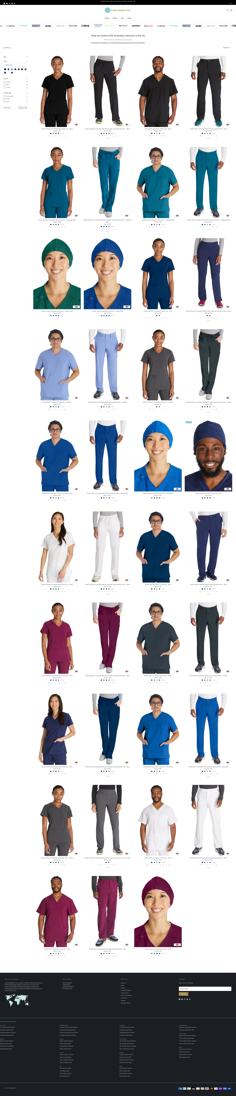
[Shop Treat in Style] (67, 25)
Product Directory (126, 1003)
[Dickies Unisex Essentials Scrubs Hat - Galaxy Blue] (107, 273)
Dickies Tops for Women (7, 1041)
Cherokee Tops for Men (6, 1030)
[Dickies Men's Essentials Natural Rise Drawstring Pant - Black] (208, 91)
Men (122, 18)
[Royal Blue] (5, 72)
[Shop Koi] (143, 25)
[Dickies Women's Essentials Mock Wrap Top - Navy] (57, 729)
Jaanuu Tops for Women (66, 1054)
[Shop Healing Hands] (105, 25)
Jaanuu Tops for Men (65, 1057)
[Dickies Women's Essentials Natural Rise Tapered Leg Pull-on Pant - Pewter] (107, 820)
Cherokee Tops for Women (7, 1027)
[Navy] (22, 69)
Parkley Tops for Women (126, 1054)
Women (115, 18)
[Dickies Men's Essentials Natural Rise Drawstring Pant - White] (208, 820)
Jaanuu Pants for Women (67, 1060)
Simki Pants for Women (125, 1073)
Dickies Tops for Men (6, 1043)
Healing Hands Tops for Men (68, 1030)
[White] (8, 72)
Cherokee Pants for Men (7, 1035)
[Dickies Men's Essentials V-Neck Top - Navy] (158, 547)
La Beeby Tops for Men (125, 1030)
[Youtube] (7, 3)
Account (230, 3)
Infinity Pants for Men (65, 1049)
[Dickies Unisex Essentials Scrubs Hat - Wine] (158, 911)
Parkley (121, 1052)
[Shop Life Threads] (18, 25)
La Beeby (122, 1025)
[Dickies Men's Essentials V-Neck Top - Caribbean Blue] (158, 182)
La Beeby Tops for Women (126, 1027)
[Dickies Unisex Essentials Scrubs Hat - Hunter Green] (57, 273)
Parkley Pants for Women (126, 1060)
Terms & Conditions (126, 995)
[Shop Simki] (43, 25)
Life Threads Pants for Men (126, 1049)
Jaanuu (62, 1052)
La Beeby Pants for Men (126, 1035)
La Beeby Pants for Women (127, 1032)
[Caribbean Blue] (8, 69)
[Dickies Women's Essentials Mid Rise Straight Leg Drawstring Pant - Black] (107, 91)
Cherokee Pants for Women (8, 1032)
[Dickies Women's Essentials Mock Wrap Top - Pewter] (57, 820)
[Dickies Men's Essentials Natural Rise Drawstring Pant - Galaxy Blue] (107, 455)
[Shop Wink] (80, 25)
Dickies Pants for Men (6, 1049)
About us (123, 983)
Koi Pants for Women (65, 1073)
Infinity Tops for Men (65, 1043)
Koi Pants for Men (64, 1076)
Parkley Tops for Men (125, 1057)
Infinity (61, 1039)
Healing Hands (64, 1025)
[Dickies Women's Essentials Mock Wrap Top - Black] (57, 91)
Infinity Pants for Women (66, 1046)
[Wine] (12, 72)
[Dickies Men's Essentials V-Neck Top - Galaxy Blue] (57, 455)
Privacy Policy (125, 993)
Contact (123, 988)
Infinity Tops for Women (66, 1041)
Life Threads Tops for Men (126, 1043)
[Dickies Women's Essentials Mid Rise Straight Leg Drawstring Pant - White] (107, 547)
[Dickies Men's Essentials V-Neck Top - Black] (158, 91)
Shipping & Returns (126, 990)
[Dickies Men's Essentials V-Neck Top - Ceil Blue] (57, 364)
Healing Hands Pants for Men (68, 1035)
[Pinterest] (12, 3)
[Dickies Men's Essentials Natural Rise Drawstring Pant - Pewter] (208, 638)
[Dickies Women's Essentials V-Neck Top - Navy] (158, 273)
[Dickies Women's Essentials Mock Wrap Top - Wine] (57, 638)
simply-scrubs (183, 1025)
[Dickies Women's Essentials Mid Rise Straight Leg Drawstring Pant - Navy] (107, 729)
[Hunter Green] (18, 69)
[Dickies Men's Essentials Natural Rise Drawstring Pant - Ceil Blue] (107, 364)
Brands (107, 18)
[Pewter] (25, 69)
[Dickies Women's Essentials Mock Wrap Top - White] (57, 547)
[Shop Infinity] (117, 25)
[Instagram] (9, 3)
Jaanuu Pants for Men (66, 1062)
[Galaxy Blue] (15, 69)
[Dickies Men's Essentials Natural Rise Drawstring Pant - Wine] (107, 911)
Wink (180, 1047)
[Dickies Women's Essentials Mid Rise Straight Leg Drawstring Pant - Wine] (107, 638)
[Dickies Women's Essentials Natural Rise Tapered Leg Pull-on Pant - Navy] (208, 273)
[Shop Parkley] (30, 25)
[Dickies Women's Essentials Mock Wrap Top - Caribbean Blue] (57, 182)
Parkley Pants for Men (125, 1062)
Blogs (122, 985)
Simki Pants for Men (124, 1076)
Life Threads (122, 1039)
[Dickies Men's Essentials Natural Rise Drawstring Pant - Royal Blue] (208, 729)
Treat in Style (182, 1033)
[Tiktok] (14, 3)
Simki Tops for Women (125, 1068)
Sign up (183, 994)
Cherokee (3, 1025)
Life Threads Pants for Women (127, 1046)
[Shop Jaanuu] (130, 25)
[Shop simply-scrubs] (54, 25)
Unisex (129, 18)
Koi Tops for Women (65, 1068)
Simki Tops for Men (124, 1071)
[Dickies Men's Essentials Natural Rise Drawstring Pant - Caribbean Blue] (208, 182)
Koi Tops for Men (64, 1071)
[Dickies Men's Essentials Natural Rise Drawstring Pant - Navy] (208, 547)
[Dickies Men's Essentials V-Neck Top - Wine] (57, 911)
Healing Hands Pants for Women (69, 1032)
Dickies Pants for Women (7, 1046)
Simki (120, 1066)
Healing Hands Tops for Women (69, 1027)
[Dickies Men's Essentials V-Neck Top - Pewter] (158, 638)
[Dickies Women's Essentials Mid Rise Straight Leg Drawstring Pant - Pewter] (208, 364)
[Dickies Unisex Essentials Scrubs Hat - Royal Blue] (158, 455)
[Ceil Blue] (12, 69)
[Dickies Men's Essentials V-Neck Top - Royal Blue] (158, 729)
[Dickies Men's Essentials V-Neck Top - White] (158, 820)
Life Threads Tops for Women (127, 1041)
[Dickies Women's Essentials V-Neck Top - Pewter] (158, 364)
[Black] (5, 69)
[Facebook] (4, 3)
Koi (60, 1066)
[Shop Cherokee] (92, 25)
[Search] (228, 10)
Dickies (2, 1039)
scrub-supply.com (11, 1088)
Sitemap (123, 1000)
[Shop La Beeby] (155, 25)
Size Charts (124, 998)
